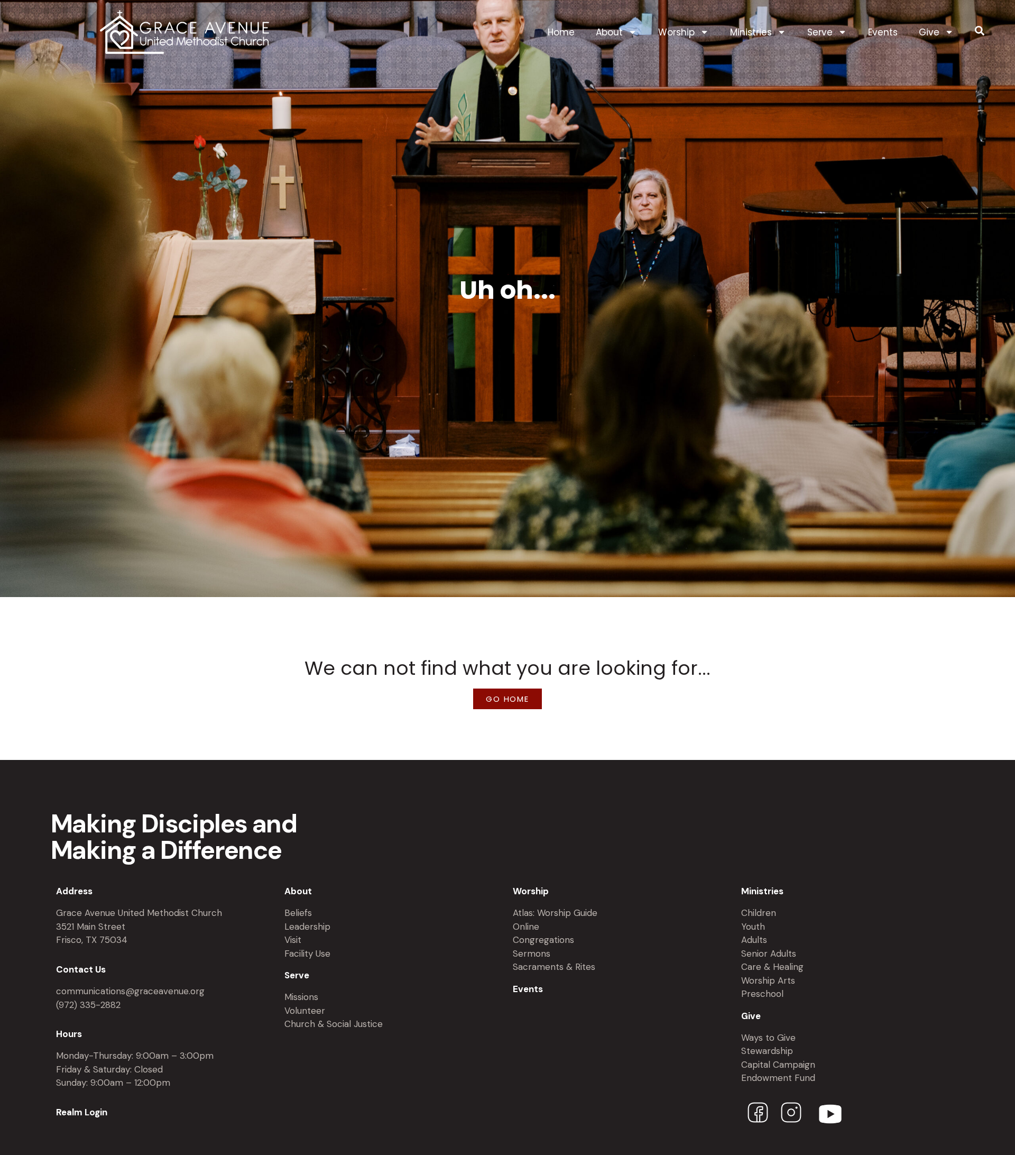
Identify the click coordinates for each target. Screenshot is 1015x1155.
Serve (820, 32)
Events (883, 32)
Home (561, 32)
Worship (676, 32)
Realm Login (81, 1112)
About (609, 32)
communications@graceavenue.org (130, 991)
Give (929, 32)
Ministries (751, 32)
